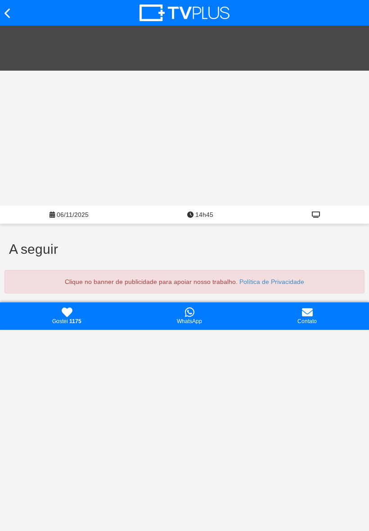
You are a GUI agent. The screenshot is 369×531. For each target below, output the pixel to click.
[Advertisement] (184, 138)
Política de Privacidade (271, 281)
